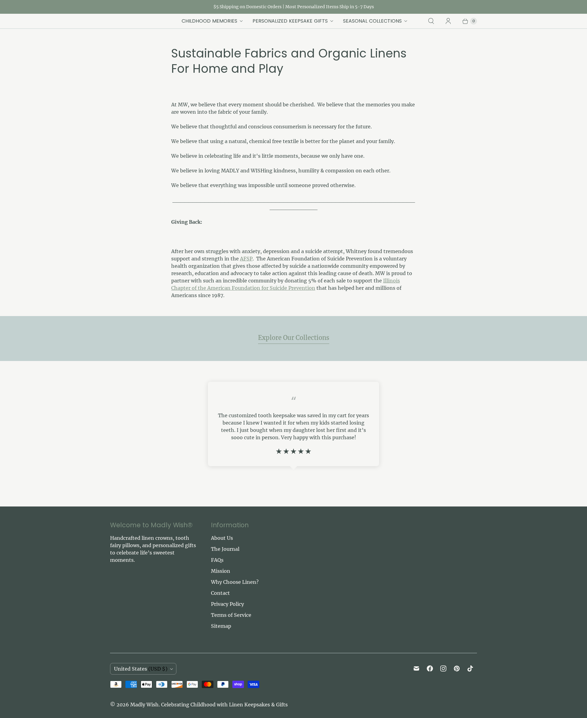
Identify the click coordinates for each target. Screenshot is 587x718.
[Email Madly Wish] (416, 668)
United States (141, 669)
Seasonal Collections (372, 20)
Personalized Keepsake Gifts (290, 20)
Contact (220, 593)
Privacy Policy (227, 604)
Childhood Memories (209, 20)
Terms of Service (231, 615)
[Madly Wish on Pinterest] (456, 668)
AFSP (246, 259)
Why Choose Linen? (235, 582)
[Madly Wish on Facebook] (430, 668)
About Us (222, 538)
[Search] (431, 21)
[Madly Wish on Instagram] (443, 668)
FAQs (217, 560)
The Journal (225, 549)
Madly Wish (144, 704)
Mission (220, 571)
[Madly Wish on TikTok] (470, 668)
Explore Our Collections (293, 337)
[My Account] (448, 21)
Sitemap (221, 626)
